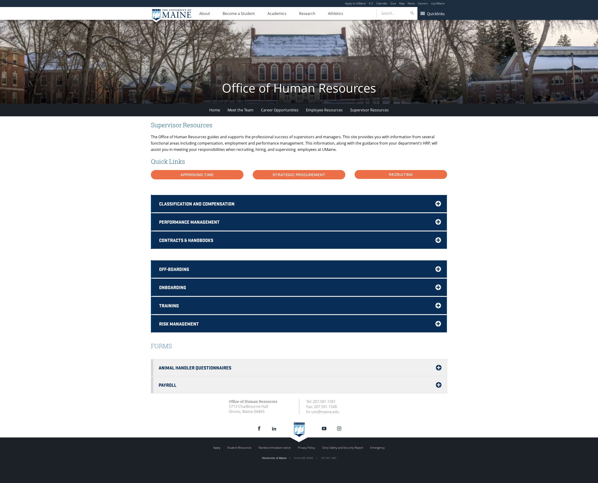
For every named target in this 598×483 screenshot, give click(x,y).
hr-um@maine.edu (322, 411)
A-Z (371, 3)
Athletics (335, 13)
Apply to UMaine (355, 3)
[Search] (412, 13)
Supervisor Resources (369, 110)
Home (214, 110)
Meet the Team (240, 110)
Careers (423, 3)
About (204, 13)
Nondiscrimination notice (275, 448)
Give (393, 3)
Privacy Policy (306, 448)
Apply (216, 448)
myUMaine (438, 3)
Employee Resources (324, 110)
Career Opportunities (280, 110)
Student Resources (239, 448)
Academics (276, 13)
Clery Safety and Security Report (342, 448)
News (411, 3)
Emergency (377, 448)
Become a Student (239, 13)
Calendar (381, 3)
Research (307, 13)
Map (402, 3)
